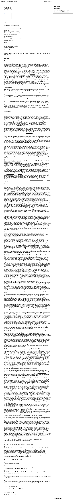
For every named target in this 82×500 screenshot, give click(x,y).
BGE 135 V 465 (10, 174)
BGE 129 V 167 (24, 412)
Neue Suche (57, 8)
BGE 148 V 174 (34, 180)
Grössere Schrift (47, 1)
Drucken (15, 1)
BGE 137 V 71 (37, 317)
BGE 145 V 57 (29, 133)
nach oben (59, 498)
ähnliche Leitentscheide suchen (61, 10)
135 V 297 (40, 180)
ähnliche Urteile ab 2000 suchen (61, 12)
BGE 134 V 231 (8, 162)
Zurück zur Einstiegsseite (7, 1)
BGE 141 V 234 (21, 125)
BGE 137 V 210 (13, 163)
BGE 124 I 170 (26, 166)
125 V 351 (17, 162)
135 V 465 (23, 163)
